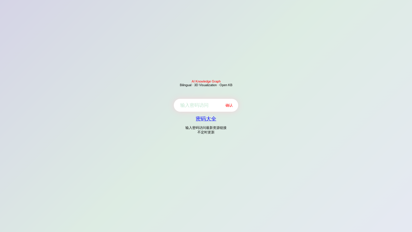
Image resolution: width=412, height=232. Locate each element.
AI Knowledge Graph (206, 81)
